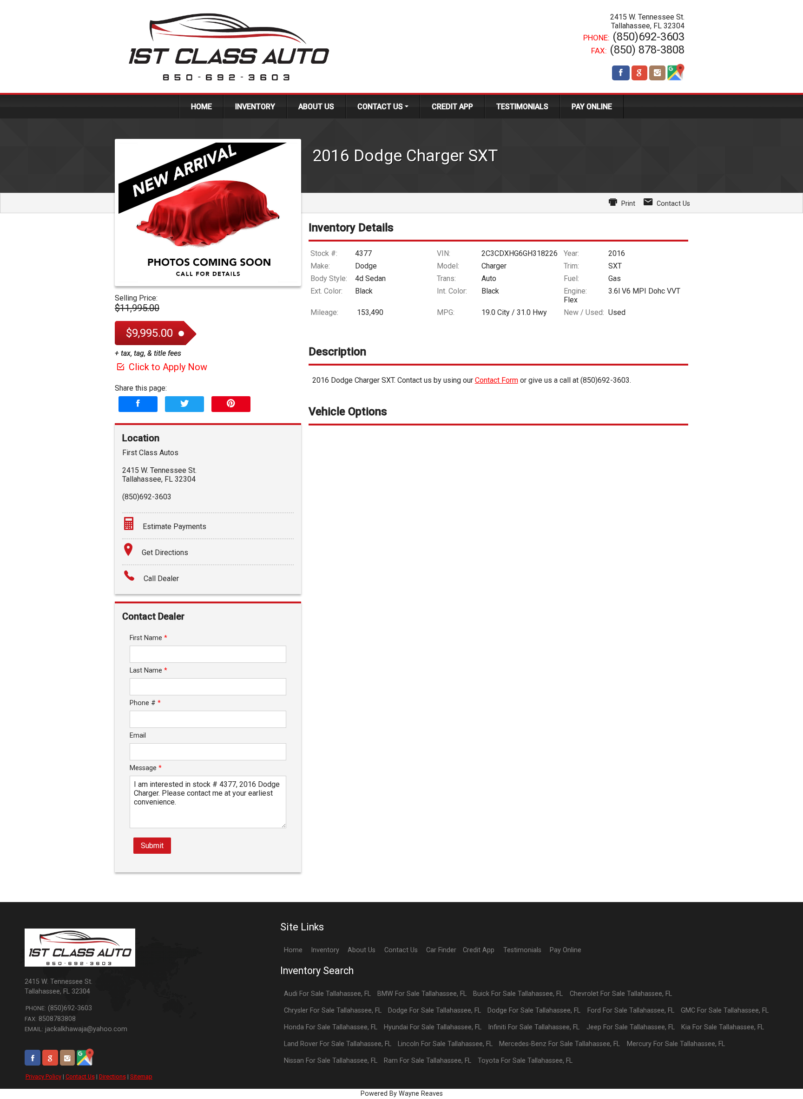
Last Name (148, 670)
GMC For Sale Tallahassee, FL (725, 1010)
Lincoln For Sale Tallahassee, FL (445, 1044)
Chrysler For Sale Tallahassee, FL (333, 1010)
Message (146, 768)
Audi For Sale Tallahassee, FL (327, 994)
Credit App (478, 950)
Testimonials (522, 950)
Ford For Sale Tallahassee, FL (630, 1010)
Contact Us (80, 1076)
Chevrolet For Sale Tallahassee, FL (621, 994)
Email (138, 735)
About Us (361, 950)
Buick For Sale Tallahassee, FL (518, 994)
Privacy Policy (43, 1076)
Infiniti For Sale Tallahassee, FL (533, 1027)
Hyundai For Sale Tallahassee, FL (432, 1027)
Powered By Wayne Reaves (402, 1094)
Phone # (145, 703)
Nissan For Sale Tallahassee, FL (330, 1061)
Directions (112, 1076)
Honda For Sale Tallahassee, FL (330, 1027)
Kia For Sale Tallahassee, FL (722, 1027)
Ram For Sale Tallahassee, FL (427, 1061)
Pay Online (565, 950)
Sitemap (141, 1076)
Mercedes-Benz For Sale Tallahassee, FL (559, 1044)
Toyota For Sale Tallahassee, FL (525, 1061)
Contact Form (496, 380)
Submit (152, 845)
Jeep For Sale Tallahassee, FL (630, 1027)
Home (293, 950)
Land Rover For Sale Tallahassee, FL (337, 1044)
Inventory (325, 950)
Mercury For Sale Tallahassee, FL (676, 1044)
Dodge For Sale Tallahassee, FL (434, 1010)
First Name (148, 638)
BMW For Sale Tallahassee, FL (422, 994)
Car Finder (441, 950)
